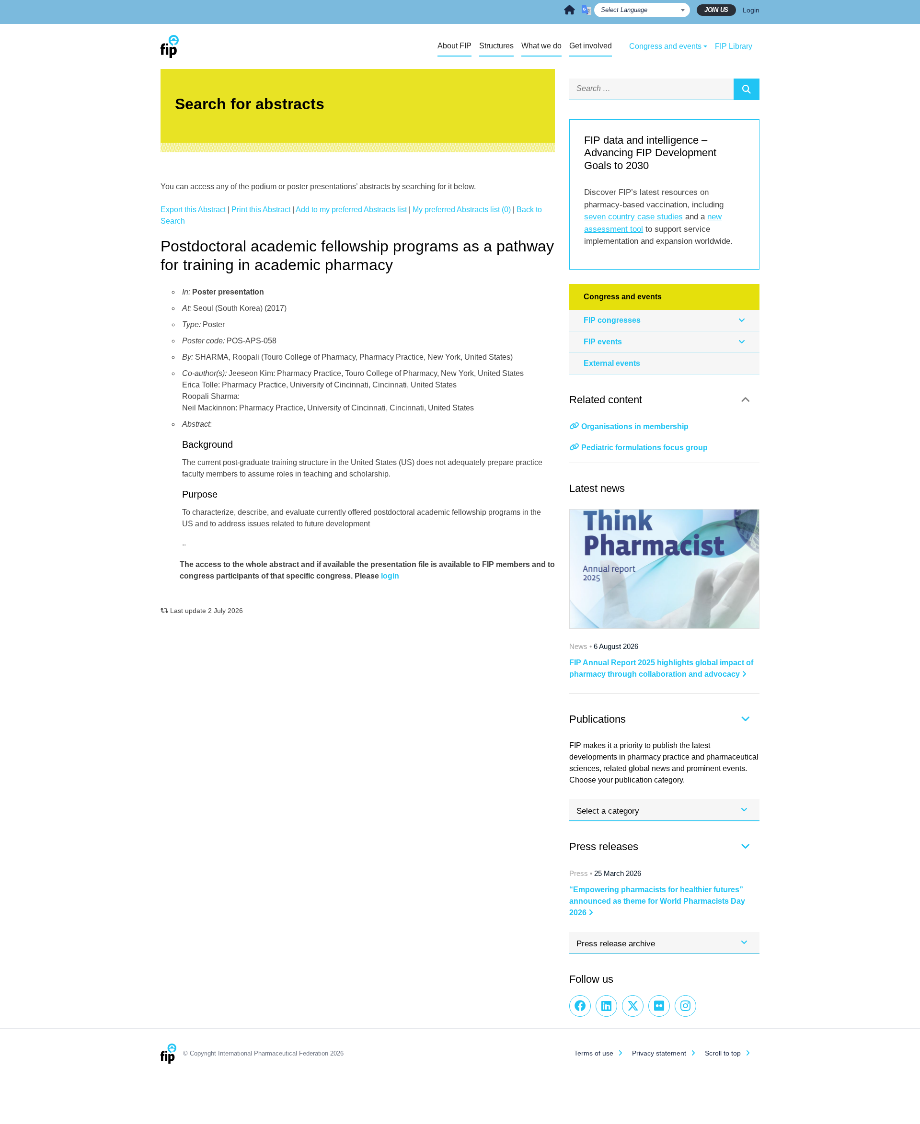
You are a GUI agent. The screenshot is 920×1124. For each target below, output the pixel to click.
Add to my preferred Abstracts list (351, 209)
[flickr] (659, 1006)
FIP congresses (612, 320)
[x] (633, 1006)
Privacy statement (659, 1053)
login (390, 576)
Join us (716, 9)
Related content (605, 400)
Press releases (603, 846)
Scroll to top (723, 1053)
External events (612, 363)
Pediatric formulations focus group (644, 447)
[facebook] (580, 1006)
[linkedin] (606, 1006)
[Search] (746, 89)
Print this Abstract (260, 209)
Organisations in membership (635, 426)
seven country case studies (633, 216)
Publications (597, 719)
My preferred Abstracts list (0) (462, 209)
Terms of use (593, 1053)
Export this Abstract (193, 209)
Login (751, 10)
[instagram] (685, 1006)
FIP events (603, 342)
